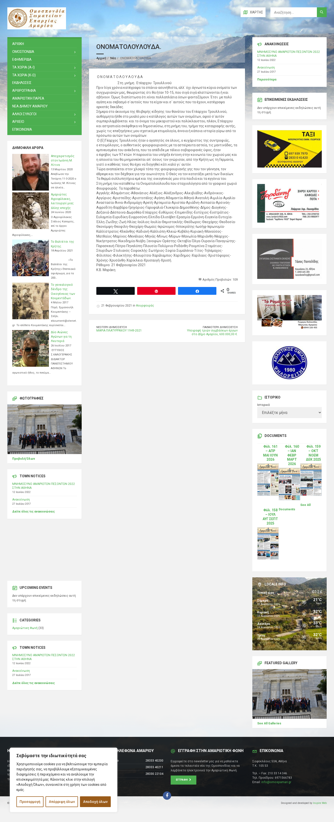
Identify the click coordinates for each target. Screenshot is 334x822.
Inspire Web (320, 803)
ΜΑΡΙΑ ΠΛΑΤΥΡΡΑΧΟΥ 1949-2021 (119, 330)
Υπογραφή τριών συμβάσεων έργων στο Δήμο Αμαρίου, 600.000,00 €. (212, 332)
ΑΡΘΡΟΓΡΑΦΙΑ (24, 90)
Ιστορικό (263, 404)
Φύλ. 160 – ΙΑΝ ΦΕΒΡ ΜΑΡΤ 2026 (292, 455)
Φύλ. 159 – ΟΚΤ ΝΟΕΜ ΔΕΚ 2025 (313, 453)
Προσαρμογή (30, 802)
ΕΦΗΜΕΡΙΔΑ (22, 59)
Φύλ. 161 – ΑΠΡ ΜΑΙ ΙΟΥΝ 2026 (270, 453)
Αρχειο (18, 122)
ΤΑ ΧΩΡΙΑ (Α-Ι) (23, 67)
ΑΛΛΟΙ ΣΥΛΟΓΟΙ (24, 114)
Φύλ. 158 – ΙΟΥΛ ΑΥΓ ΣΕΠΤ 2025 (270, 516)
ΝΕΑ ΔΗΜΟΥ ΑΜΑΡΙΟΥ (30, 106)
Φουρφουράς (145, 305)
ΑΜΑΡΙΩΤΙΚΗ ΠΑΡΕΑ (28, 98)
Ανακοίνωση (21, 499)
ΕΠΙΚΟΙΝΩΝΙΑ (22, 129)
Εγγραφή (182, 779)
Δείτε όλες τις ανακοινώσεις (33, 511)
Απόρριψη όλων (62, 802)
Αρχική (101, 58)
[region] (63, 780)
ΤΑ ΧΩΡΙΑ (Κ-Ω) (24, 75)
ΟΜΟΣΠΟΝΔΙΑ (23, 52)
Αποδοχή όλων (95, 802)
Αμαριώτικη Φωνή (25, 628)
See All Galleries (269, 723)
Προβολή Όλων (23, 458)
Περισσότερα (266, 79)
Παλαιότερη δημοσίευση (220, 327)
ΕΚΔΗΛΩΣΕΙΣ (22, 83)
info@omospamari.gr (276, 782)
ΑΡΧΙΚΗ (18, 44)
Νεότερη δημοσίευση (111, 327)
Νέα (113, 58)
